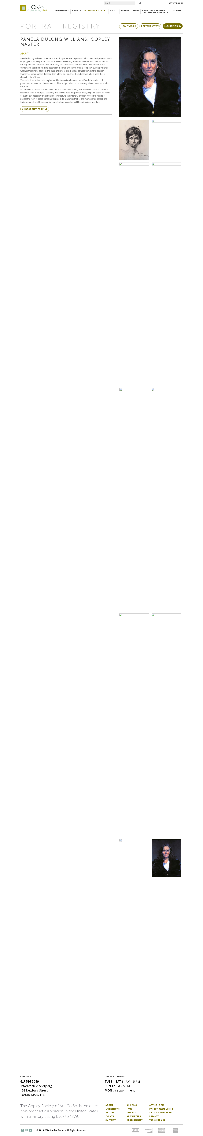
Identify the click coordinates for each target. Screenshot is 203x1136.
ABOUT (114, 10)
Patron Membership (161, 1109)
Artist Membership (160, 1113)
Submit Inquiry (172, 26)
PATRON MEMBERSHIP (156, 13)
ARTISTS (76, 10)
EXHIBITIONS (62, 10)
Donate (131, 1113)
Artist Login (176, 3)
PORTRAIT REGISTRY (95, 10)
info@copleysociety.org (36, 1086)
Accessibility (135, 1120)
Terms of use (157, 1120)
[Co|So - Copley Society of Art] (33, 6)
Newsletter (134, 1116)
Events (110, 1116)
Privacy (154, 1116)
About (109, 1105)
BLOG (136, 10)
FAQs (129, 1109)
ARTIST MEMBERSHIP (153, 10)
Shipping (132, 1105)
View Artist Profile (34, 109)
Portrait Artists (150, 26)
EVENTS (125, 10)
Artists (110, 1113)
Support (178, 10)
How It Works (128, 26)
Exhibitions (113, 1109)
